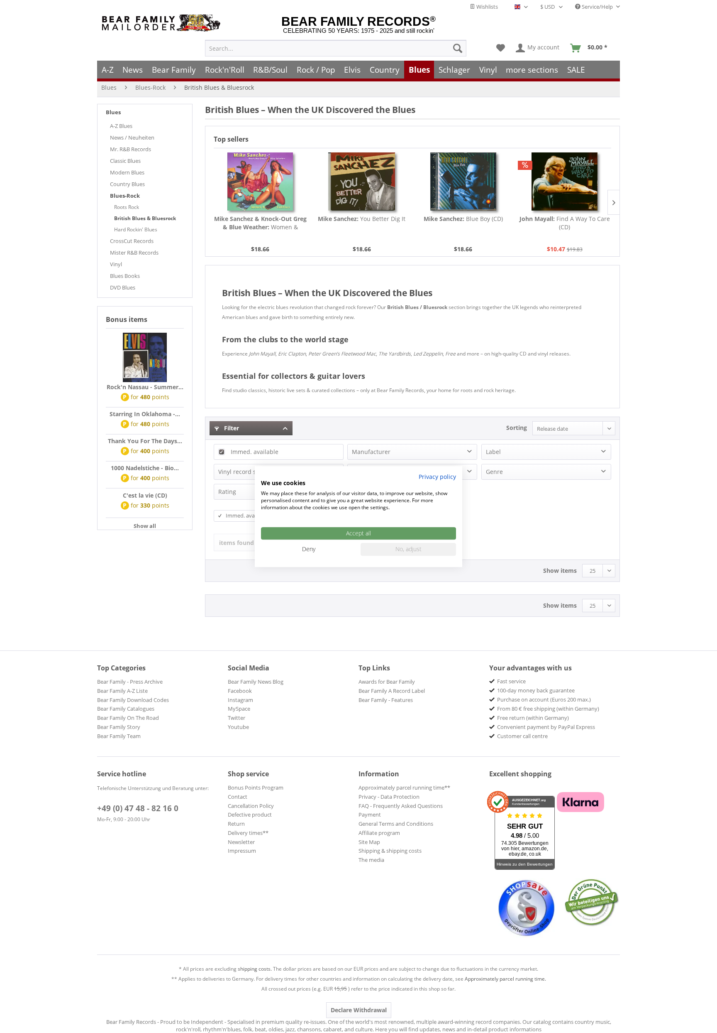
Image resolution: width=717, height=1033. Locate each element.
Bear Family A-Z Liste (122, 690)
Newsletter (241, 842)
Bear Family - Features (385, 700)
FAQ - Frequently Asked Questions (400, 806)
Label (493, 452)
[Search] (457, 48)
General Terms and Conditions (395, 823)
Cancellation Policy (251, 806)
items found (236, 543)
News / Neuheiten (132, 137)
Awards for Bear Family (386, 681)
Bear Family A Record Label (391, 690)
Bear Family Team (119, 736)
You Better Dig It (361, 219)
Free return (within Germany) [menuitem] (533, 717)
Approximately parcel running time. (505, 978)
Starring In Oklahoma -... (145, 414)
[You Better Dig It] (362, 181)
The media (371, 860)
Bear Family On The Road (128, 717)
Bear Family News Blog (255, 681)
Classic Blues (125, 160)
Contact (237, 796)
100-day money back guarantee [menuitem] (536, 690)
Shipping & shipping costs (390, 850)
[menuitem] (335, 48)
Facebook (240, 690)
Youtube (238, 727)
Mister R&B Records (134, 252)
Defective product (250, 814)
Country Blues (127, 184)
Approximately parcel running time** (404, 787)
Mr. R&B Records (130, 149)
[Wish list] (500, 48)
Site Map (369, 842)
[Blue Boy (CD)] (463, 181)
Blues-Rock (125, 195)
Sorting (516, 428)
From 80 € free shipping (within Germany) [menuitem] (548, 708)
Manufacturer (371, 452)
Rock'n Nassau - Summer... (145, 387)
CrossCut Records (132, 241)
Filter (230, 428)
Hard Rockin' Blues (135, 229)
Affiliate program (379, 833)
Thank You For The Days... (145, 441)
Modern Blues (127, 172)
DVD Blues (122, 287)
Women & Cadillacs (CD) (260, 223)
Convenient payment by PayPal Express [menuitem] (546, 727)
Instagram (240, 700)
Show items (560, 570)
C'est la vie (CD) (145, 495)
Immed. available (254, 452)
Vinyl (116, 264)
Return (236, 823)
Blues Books (125, 276)
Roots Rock (126, 207)
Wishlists (486, 6)
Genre (494, 472)
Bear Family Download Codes (133, 700)
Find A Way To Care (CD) (564, 223)
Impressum (242, 850)
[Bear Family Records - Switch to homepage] (162, 23)
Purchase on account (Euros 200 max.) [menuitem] (544, 699)
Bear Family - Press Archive (130, 681)
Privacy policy (437, 477)
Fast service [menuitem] (511, 681)
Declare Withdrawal (359, 1010)
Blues (113, 112)
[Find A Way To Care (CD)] (565, 181)
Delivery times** (248, 833)
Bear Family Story (118, 727)
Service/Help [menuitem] (597, 6)
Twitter (236, 717)
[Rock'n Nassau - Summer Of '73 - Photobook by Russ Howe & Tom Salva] (145, 358)
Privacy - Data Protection (388, 796)
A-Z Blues (121, 126)
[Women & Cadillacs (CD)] (260, 181)
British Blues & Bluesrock (145, 218)
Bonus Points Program (255, 787)
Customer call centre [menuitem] (522, 736)
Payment (369, 814)
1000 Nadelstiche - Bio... (145, 468)
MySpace (239, 708)
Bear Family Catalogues (125, 708)
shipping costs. (255, 968)
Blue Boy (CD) (463, 219)
